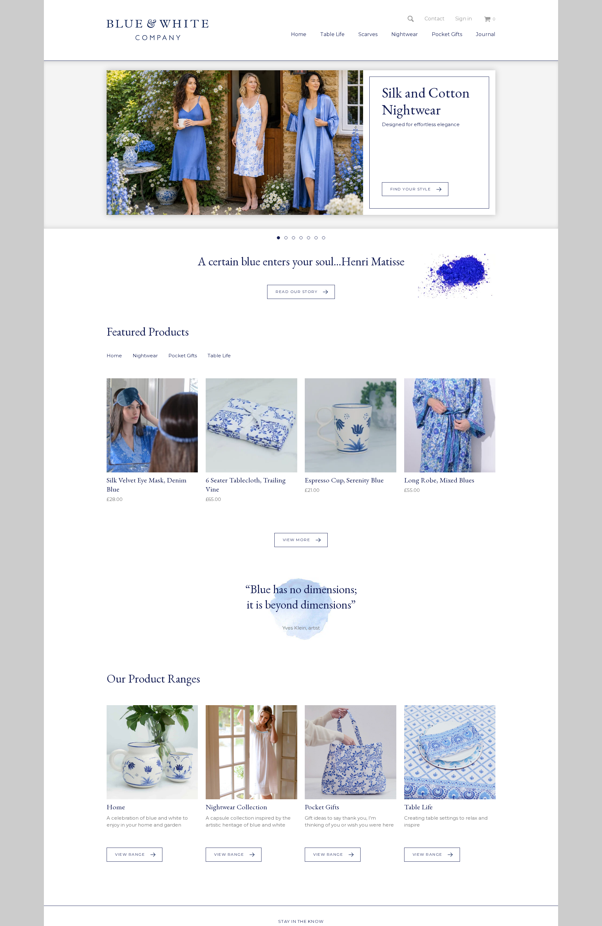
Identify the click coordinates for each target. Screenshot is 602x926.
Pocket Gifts (447, 34)
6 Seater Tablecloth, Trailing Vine (246, 484)
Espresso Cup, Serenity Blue (344, 480)
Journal (485, 34)
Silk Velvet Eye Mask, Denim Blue (147, 484)
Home (298, 34)
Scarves (368, 34)
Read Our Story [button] (296, 291)
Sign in (463, 19)
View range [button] (130, 854)
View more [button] (296, 539)
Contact (435, 19)
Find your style (410, 189)
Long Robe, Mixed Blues (439, 480)
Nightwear (404, 34)
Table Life (332, 34)
